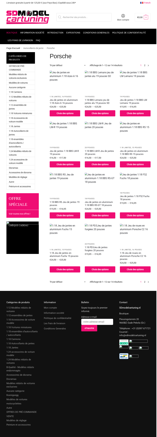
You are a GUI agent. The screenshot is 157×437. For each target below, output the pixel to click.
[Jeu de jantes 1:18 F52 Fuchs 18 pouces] (135, 181)
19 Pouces (89, 97)
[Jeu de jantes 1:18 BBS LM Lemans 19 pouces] (135, 82)
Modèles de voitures (18, 83)
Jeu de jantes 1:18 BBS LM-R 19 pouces (64, 152)
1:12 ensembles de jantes (19, 315)
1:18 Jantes (55, 97)
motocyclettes (13, 403)
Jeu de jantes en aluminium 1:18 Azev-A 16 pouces (64, 101)
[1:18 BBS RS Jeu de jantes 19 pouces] (65, 184)
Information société (54, 313)
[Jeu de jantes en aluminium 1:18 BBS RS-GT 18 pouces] (100, 184)
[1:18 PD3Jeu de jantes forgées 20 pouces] (100, 232)
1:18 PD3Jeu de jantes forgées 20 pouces (96, 249)
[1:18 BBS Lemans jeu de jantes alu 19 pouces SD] (100, 82)
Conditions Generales (55, 328)
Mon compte (123, 20)
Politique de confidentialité (57, 318)
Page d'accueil (13, 48)
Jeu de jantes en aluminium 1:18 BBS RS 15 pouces (134, 152)
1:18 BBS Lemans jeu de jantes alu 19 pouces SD (97, 101)
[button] (143, 17)
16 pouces (66, 97)
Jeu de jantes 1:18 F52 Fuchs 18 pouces (134, 198)
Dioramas (13, 168)
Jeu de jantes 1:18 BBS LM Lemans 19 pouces (133, 101)
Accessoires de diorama (20, 172)
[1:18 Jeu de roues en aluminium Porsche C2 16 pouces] (135, 235)
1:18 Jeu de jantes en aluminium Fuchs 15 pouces (64, 254)
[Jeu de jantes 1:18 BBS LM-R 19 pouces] (65, 133)
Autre (11, 182)
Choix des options (65, 113)
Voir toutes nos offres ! (19, 214)
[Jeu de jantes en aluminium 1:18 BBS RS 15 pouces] (135, 133)
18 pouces (89, 199)
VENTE (10, 416)
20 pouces (89, 148)
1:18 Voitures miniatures (20, 113)
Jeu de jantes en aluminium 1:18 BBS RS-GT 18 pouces (99, 204)
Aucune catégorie (17, 87)
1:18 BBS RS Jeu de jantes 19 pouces (64, 204)
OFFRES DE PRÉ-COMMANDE (21, 412)
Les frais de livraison (54, 323)
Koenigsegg (12, 395)
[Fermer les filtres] (43, 54)
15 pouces (137, 148)
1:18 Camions (15, 92)
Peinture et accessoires (20, 186)
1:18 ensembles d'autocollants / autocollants (16, 143)
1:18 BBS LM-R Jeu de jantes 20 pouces (99, 152)
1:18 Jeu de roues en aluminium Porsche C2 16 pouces (133, 256)
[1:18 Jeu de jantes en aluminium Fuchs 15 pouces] (65, 235)
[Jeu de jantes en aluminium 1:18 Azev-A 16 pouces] (65, 82)
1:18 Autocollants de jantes (20, 343)
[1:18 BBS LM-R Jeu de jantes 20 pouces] (100, 133)
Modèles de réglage (18, 177)
